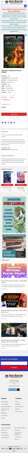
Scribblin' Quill (4, 432)
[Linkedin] (11, 122)
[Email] (5, 122)
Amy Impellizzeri (5, 437)
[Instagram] (12, 389)
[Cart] (26, 1)
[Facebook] (2, 122)
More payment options (14, 118)
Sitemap (3, 418)
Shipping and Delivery (6, 406)
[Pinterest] (14, 122)
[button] (14, 215)
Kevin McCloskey (5, 435)
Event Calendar (4, 404)
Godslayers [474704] (7, 187)
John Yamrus (17, 430)
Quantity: (4, 107)
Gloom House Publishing (20, 427)
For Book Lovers (19, 411)
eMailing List (4, 413)
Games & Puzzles (19, 406)
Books (16, 401)
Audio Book (18, 404)
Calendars (17, 409)
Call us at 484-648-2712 (14, 386)
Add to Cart (7, 184)
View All (16, 439)
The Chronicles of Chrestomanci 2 (21, 188)
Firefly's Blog (4, 415)
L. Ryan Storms (18, 436)
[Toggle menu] (2, 2)
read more (3, 289)
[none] (14, 51)
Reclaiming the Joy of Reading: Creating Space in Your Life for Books (13, 341)
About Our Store (4, 401)
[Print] (8, 122)
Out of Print (3, 430)
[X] (18, 389)
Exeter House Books (6, 427)
